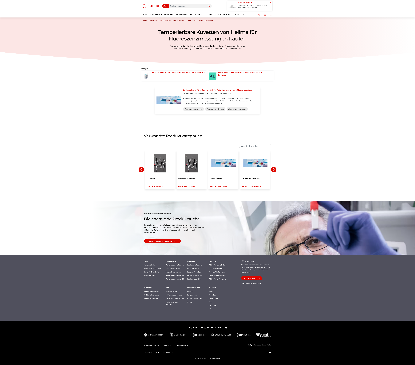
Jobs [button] (210, 15)
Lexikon (190, 291)
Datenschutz (168, 352)
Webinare (212, 305)
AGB (157, 352)
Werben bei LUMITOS (152, 346)
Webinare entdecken (151, 291)
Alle (164, 6)
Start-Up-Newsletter (152, 272)
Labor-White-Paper (216, 268)
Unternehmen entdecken (175, 265)
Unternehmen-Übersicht (175, 279)
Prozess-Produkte (194, 272)
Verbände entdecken (173, 272)
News (211, 291)
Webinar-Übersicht (151, 298)
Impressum (148, 352)
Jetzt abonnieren (252, 278)
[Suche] (209, 6)
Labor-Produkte (193, 268)
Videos (189, 302)
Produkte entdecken (194, 265)
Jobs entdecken (171, 291)
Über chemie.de (183, 346)
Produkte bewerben (194, 275)
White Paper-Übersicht (217, 279)
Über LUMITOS (168, 346)
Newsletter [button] (238, 15)
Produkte (212, 295)
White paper (213, 298)
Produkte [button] (168, 15)
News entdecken (150, 265)
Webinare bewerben (151, 295)
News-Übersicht (150, 275)
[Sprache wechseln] (265, 15)
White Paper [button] (200, 15)
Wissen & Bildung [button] (222, 15)
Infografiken (192, 295)
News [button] (145, 15)
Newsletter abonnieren (152, 268)
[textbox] (255, 146)
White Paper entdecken (217, 265)
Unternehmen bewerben (175, 275)
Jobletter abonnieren (174, 295)
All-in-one (212, 309)
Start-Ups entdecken (173, 268)
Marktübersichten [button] (184, 15)
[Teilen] (259, 15)
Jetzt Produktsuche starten (162, 241)
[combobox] (255, 146)
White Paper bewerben (217, 275)
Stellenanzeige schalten (175, 298)
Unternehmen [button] (156, 15)
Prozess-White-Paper (217, 272)
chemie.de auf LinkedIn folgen (252, 283)
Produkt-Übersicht (194, 279)
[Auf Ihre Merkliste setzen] (257, 90)
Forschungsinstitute (194, 298)
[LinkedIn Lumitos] (269, 352)
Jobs (210, 302)
